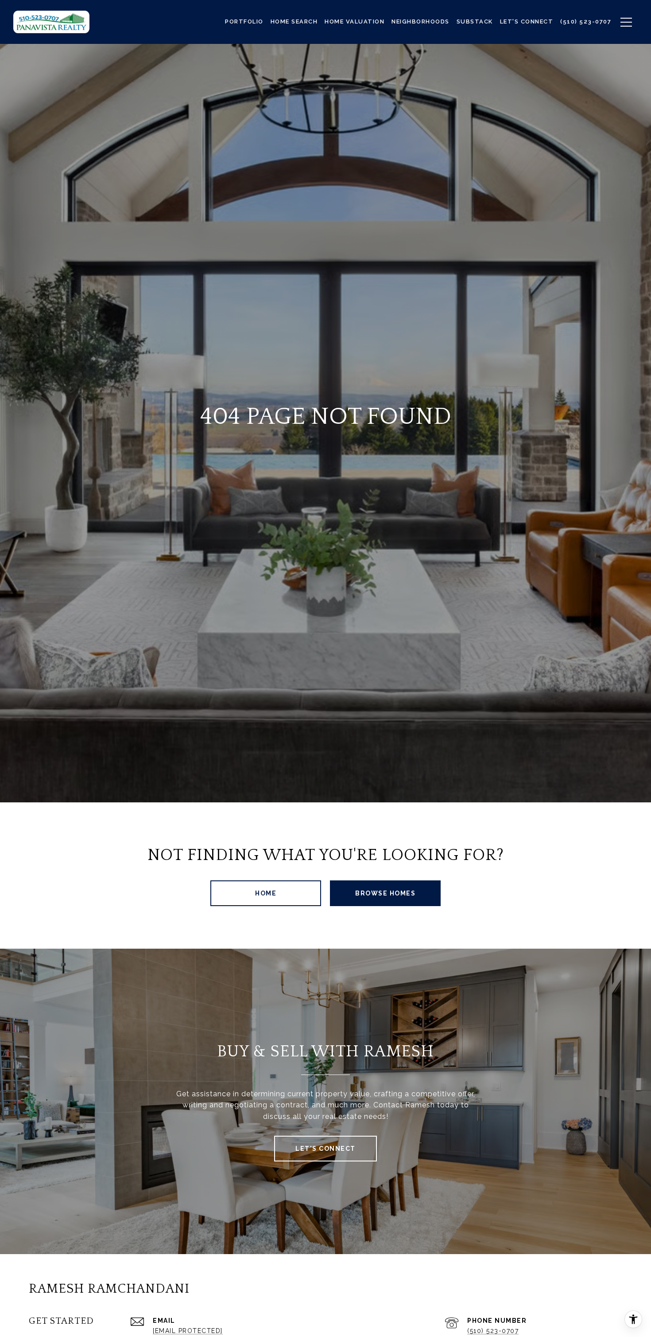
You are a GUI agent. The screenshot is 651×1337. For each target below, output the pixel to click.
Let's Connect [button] (325, 1148)
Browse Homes (385, 893)
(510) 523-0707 (493, 1330)
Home (265, 893)
